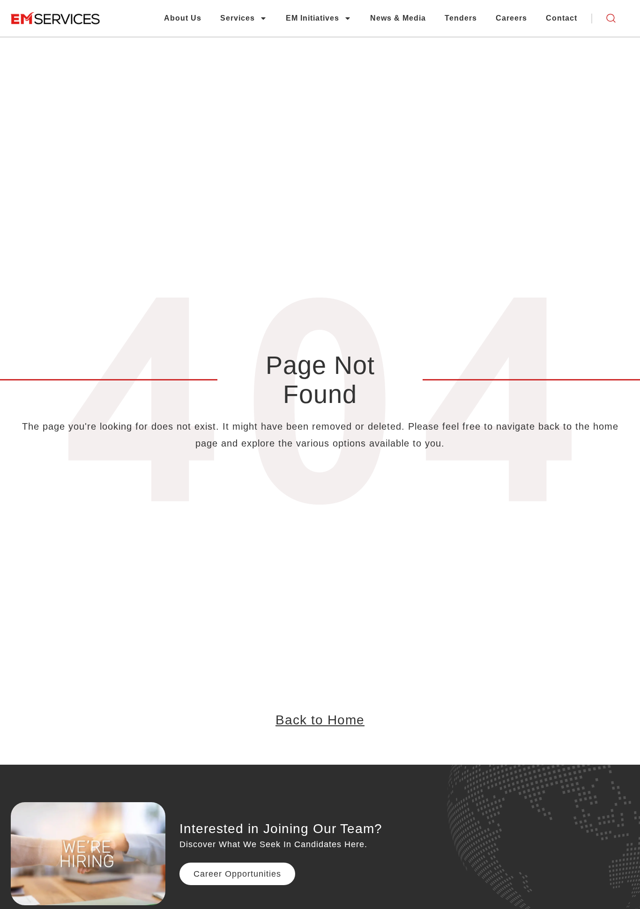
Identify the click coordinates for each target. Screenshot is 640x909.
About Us (182, 18)
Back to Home (320, 720)
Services (237, 18)
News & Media (398, 18)
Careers (511, 18)
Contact (561, 18)
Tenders (461, 18)
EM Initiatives (312, 18)
